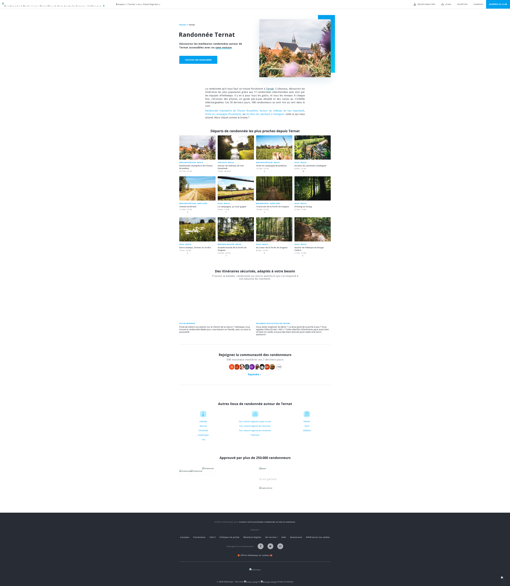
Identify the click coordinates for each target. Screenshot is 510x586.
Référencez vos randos (318, 537)
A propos (184, 537)
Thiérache (255, 435)
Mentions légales (252, 537)
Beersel (203, 426)
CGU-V (212, 537)
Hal (203, 439)
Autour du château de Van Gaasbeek (282, 110)
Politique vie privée (229, 537)
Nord (307, 426)
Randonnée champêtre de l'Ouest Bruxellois (231, 110)
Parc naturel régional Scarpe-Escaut (255, 421)
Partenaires (199, 537)
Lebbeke (203, 421)
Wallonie (307, 430)
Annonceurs (296, 537)
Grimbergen (203, 435)
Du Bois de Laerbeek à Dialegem (265, 114)
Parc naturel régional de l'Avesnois (255, 426)
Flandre (306, 421)
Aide (283, 537)
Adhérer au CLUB (498, 4)
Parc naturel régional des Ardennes (255, 430)
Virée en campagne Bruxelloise (223, 114)
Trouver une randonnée (198, 60)
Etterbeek (203, 430)
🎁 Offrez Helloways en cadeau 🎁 (255, 555)
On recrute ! (271, 537)
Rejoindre (253, 374)
